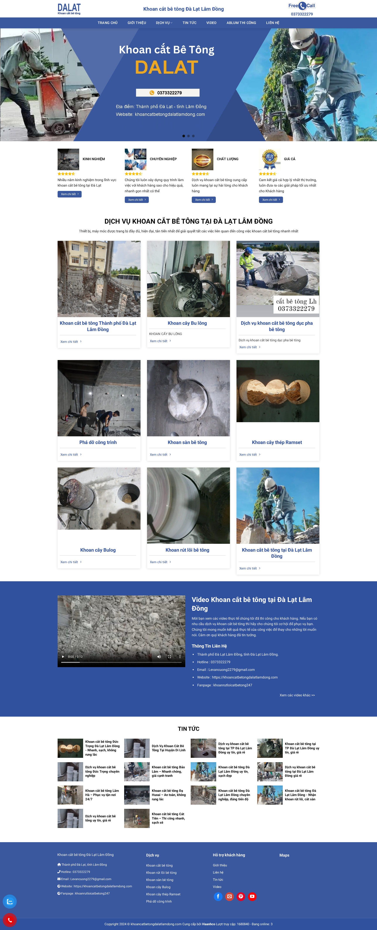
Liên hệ (218, 872)
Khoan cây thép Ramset (277, 442)
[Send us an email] (229, 896)
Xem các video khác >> (297, 695)
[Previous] (13, 84)
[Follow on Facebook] (218, 896)
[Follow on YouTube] (252, 896)
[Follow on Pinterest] (240, 896)
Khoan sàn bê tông (187, 442)
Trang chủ (108, 23)
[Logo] (69, 8)
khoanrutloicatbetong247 (232, 685)
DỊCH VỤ (163, 23)
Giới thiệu (220, 865)
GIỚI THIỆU (137, 23)
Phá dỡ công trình (98, 442)
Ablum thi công (241, 23)
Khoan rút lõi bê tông (187, 550)
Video (211, 23)
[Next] (364, 84)
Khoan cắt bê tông (159, 865)
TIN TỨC (189, 23)
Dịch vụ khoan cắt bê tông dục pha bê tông (277, 326)
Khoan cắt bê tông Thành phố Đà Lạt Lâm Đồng (98, 326)
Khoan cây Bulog (98, 550)
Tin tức (218, 880)
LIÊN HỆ (272, 23)
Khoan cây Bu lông (187, 323)
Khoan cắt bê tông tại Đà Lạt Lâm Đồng (277, 553)
